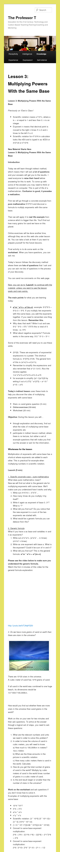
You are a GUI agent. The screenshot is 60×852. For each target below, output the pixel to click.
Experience (13, 60)
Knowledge (41, 54)
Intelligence (27, 54)
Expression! (28, 60)
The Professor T (22, 17)
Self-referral (42, 60)
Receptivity (13, 54)
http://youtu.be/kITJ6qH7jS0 (20, 625)
